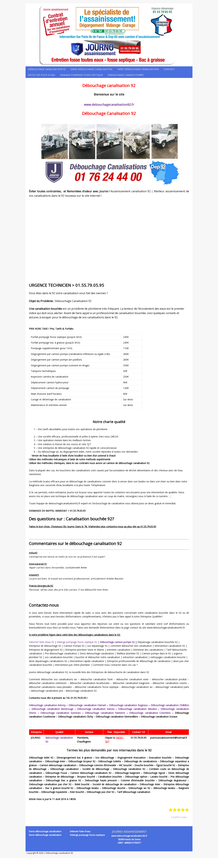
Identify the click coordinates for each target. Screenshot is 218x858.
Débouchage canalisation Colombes (150, 712)
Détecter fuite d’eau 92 (41, 642)
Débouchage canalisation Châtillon (170, 705)
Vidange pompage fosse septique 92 (77, 642)
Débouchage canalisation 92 (47, 69)
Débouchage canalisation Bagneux (128, 705)
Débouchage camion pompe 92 (117, 642)
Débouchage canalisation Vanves (96, 708)
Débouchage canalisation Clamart (87, 705)
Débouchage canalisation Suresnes (61, 712)
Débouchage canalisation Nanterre (105, 712)
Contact (169, 69)
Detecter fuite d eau (41, 75)
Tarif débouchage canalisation (138, 69)
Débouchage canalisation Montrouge (53, 708)
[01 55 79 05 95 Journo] (109, 35)
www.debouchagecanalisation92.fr (109, 104)
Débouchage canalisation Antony (47, 705)
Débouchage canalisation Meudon (137, 708)
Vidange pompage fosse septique (81, 75)
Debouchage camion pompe (126, 75)
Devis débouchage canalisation (91, 69)
